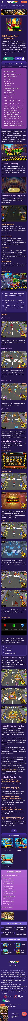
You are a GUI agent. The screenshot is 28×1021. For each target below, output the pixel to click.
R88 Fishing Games (8, 901)
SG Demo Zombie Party (10, 71)
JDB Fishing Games (8, 883)
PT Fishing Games (8, 904)
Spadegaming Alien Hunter (8, 769)
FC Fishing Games (8, 893)
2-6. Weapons (7, 85)
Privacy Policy (12, 1006)
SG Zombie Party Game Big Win (12, 100)
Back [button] (14, 830)
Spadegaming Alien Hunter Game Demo (21, 933)
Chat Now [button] (19, 58)
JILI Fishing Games (8, 881)
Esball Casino (4, 5)
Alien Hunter (7, 866)
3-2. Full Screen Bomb (9, 92)
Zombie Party (23, 951)
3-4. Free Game (8, 96)
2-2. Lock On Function (9, 78)
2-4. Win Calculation (9, 81)
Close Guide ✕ (22, 66)
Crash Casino (15, 1013)
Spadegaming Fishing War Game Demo (21, 928)
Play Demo (16, 189)
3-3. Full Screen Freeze (10, 94)
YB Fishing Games (8, 899)
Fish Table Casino (20, 5)
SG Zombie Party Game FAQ (11, 107)
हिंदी (12, 1017)
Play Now (23, 2)
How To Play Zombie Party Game (12, 74)
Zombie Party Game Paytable (11, 88)
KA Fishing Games (8, 886)
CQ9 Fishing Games (8, 888)
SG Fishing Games (6, 7)
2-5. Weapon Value (9, 83)
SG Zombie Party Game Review (12, 103)
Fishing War (20, 850)
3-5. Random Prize (9, 97)
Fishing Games (11, 5)
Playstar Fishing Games (9, 891)
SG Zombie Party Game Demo (7, 928)
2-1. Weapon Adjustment (10, 76)
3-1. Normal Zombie (9, 90)
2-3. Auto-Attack (8, 79)
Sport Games (15, 1016)
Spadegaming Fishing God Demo (8, 933)
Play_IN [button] (10, 58)
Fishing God (7, 850)
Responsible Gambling (9, 1004)
